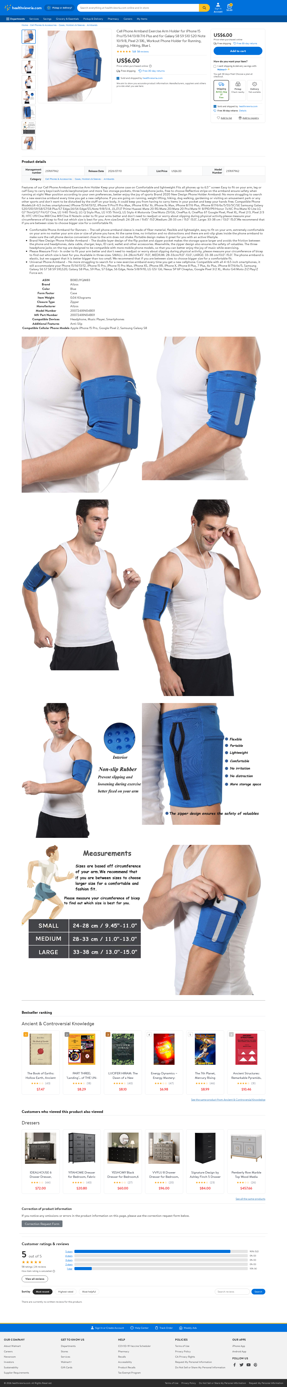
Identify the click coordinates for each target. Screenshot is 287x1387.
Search (258, 1291)
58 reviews (143, 51)
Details (242, 110)
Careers (128, 18)
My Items (142, 18)
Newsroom (10, 1356)
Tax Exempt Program (129, 1372)
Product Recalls (126, 1367)
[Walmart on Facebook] (234, 1365)
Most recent (42, 1291)
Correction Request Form (42, 1224)
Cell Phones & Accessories (43, 25)
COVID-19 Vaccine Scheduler (134, 1346)
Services (34, 18)
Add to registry (250, 117)
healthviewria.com (153, 78)
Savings (47, 18)
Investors (9, 1362)
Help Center (142, 1328)
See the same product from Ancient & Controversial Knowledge (228, 1099)
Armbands (92, 25)
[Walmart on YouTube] (248, 1365)
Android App (239, 1351)
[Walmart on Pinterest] (255, 1365)
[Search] (204, 8)
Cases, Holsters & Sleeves (72, 25)
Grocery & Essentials (67, 18)
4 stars (68, 1255)
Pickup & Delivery (93, 18)
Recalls (122, 1356)
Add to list (226, 117)
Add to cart (238, 51)
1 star (69, 1268)
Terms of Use (182, 1346)
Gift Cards (66, 1367)
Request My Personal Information (193, 1362)
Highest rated (65, 1291)
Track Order (166, 1328)
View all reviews (34, 1279)
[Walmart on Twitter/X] (241, 1365)
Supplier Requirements (16, 1372)
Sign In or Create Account (109, 1328)
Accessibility (125, 1362)
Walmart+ (66, 1362)
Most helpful (89, 1291)
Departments (17, 18)
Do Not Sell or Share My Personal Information (200, 1367)
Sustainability (11, 1367)
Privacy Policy (183, 1351)
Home (25, 25)
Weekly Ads (190, 1328)
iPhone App (238, 1346)
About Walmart (12, 1346)
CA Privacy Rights (185, 1356)
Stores (64, 1351)
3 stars (68, 1260)
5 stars (68, 1251)
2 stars (68, 1264)
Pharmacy (113, 18)
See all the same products (250, 1199)
